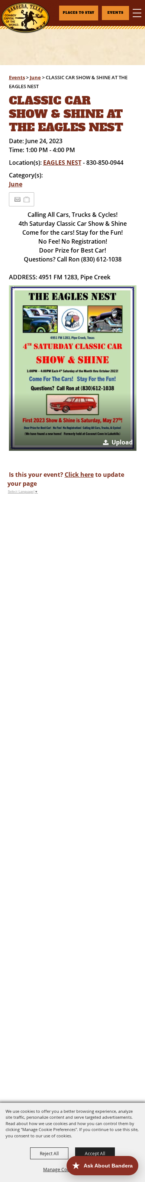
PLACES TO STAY (78, 13)
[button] (72, 368)
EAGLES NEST (62, 162)
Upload (122, 442)
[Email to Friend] (17, 199)
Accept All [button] (95, 1153)
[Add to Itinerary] (27, 199)
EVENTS (115, 13)
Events (17, 77)
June (35, 77)
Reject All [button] (49, 1153)
